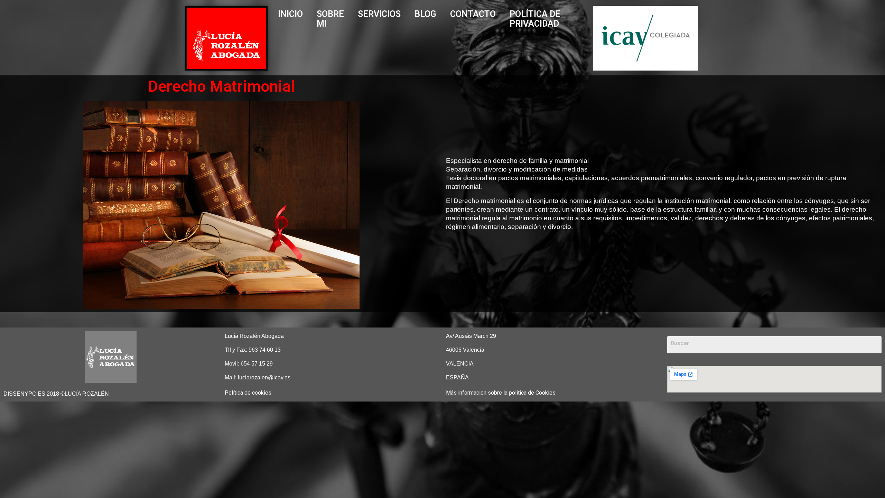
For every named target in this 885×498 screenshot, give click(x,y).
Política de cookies (248, 392)
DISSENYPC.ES (24, 394)
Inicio (290, 14)
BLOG (425, 14)
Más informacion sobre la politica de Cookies (501, 392)
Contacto (473, 14)
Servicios (379, 14)
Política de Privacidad (535, 19)
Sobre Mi (330, 19)
